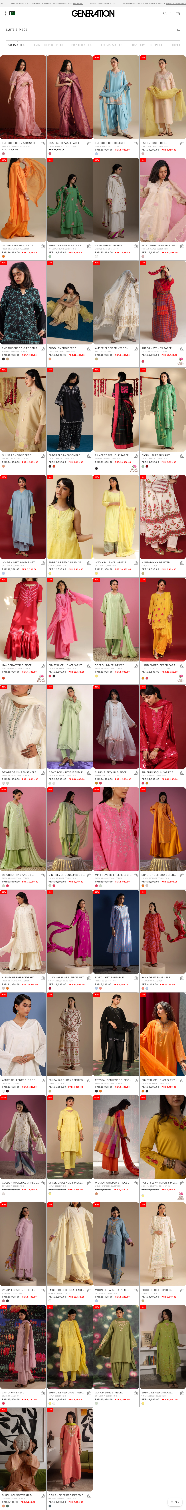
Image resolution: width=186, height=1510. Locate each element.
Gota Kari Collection (105, 566)
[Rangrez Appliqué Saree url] (116, 410)
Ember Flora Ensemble (64, 455)
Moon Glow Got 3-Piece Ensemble (111, 1290)
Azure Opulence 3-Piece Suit (18, 1080)
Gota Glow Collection (13, 566)
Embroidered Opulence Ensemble (64, 562)
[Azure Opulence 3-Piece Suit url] (23, 1034)
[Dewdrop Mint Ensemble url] (23, 727)
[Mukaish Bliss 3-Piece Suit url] (70, 932)
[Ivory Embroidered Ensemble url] (116, 200)
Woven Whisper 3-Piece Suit (111, 1182)
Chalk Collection (57, 566)
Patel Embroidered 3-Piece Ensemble (160, 245)
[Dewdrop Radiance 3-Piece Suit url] (23, 829)
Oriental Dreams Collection (62, 249)
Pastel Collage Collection (154, 146)
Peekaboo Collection (105, 981)
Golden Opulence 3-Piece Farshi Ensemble (19, 1182)
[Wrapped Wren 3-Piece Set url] (23, 1244)
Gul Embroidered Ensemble (153, 143)
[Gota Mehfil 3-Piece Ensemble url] (116, 1347)
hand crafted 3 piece (147, 45)
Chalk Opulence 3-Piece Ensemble (64, 1182)
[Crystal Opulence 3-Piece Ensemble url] (70, 619)
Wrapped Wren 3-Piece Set (18, 1290)
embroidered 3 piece (48, 45)
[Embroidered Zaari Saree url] (23, 97)
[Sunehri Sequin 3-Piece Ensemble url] (116, 727)
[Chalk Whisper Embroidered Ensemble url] (23, 1347)
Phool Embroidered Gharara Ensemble (62, 348)
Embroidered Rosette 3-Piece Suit (65, 245)
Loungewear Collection (13, 1498)
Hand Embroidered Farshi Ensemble (159, 665)
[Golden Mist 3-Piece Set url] (23, 517)
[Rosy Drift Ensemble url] (116, 932)
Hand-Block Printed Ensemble (155, 562)
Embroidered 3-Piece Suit (19, 348)
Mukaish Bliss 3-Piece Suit (66, 977)
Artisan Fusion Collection (154, 351)
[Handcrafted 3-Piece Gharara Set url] (23, 619)
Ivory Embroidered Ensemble (108, 245)
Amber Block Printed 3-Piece (111, 348)
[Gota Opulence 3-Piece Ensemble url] (116, 517)
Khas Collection (103, 351)
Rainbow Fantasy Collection (16, 146)
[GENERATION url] (93, 13)
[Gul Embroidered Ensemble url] (163, 97)
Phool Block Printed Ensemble (156, 1290)
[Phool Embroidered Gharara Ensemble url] (70, 302)
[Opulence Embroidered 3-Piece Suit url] (70, 1449)
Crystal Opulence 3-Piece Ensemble (66, 665)
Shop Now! (78, 3)
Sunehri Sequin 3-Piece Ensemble (111, 772)
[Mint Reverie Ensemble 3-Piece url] (70, 829)
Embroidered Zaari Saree (19, 143)
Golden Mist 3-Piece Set (18, 562)
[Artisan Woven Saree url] (163, 302)
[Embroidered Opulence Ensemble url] (70, 517)
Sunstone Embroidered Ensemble (157, 875)
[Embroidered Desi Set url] (116, 97)
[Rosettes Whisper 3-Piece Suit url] (163, 1137)
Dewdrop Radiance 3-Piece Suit (17, 875)
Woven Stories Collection (107, 1186)
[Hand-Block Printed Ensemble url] (163, 517)
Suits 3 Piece (17, 45)
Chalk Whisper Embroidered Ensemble (18, 1392)
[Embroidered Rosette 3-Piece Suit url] (70, 200)
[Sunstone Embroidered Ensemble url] (163, 829)
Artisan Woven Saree (156, 348)
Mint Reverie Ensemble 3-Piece (65, 875)
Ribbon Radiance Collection (15, 249)
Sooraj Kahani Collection (14, 351)
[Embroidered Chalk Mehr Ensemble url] (70, 1347)
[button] (165, 13)
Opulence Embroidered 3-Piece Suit (66, 1495)
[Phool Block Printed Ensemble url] (163, 1244)
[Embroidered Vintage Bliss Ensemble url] (163, 1347)
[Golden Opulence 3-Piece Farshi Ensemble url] (23, 1137)
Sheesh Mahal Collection (107, 146)
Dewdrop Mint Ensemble (19, 772)
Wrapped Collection (12, 1293)
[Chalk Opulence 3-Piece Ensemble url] (70, 1137)
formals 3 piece (112, 45)
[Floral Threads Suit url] (163, 410)
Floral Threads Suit (155, 455)
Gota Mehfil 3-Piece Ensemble (108, 1392)
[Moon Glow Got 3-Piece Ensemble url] (116, 1244)
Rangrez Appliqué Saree (112, 455)
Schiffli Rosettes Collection (16, 668)
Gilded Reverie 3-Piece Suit (17, 245)
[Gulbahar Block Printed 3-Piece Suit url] (70, 1034)
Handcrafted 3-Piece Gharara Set (17, 665)
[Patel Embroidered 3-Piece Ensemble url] (163, 200)
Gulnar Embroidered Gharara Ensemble (16, 455)
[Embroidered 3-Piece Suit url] (23, 302)
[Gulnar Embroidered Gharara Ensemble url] (23, 410)
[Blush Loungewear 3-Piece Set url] (23, 1449)
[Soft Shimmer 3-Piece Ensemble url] (116, 619)
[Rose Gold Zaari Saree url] (70, 97)
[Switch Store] (12, 13)
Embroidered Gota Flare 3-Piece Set (65, 1290)
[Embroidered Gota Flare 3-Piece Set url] (70, 1244)
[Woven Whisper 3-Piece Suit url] (116, 1137)
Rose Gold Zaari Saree (64, 143)
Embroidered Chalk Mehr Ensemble (66, 1392)
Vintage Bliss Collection (107, 249)
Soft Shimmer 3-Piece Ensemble (109, 665)
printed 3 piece (82, 45)
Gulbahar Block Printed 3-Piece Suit (65, 1080)
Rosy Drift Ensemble (109, 977)
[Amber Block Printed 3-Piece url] (116, 302)
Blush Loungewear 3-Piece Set (17, 1495)
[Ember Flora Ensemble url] (70, 410)
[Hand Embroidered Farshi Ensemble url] (163, 619)
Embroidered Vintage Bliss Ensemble (156, 1392)
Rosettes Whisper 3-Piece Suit (159, 1182)
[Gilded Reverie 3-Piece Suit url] (23, 200)
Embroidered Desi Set (110, 143)
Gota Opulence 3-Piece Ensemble (110, 562)
